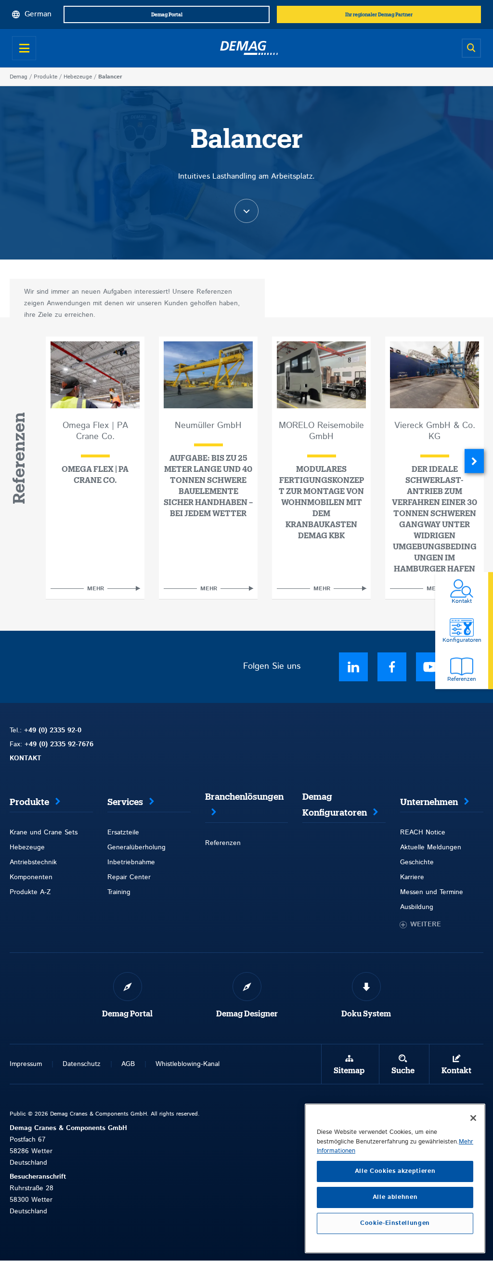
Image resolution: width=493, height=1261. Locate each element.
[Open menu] (24, 48)
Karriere (412, 877)
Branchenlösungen (244, 797)
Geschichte (417, 862)
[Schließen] (473, 1118)
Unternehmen (429, 802)
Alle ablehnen (395, 1197)
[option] (95, 468)
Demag (18, 77)
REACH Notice (422, 832)
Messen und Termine (431, 892)
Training (118, 892)
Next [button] (474, 461)
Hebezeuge (78, 77)
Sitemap (349, 1071)
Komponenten (31, 877)
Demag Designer (247, 1014)
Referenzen (223, 843)
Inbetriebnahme (131, 862)
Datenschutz (82, 1064)
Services (125, 802)
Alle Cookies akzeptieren (395, 1171)
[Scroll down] (246, 211)
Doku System (366, 1014)
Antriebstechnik (33, 862)
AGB (128, 1064)
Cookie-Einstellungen (395, 1223)
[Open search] (471, 48)
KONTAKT (25, 758)
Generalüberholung (136, 847)
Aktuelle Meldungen (430, 847)
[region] (395, 1178)
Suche (403, 1071)
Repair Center (129, 877)
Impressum (26, 1064)
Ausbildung (416, 907)
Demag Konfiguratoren (334, 805)
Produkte (45, 77)
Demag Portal (127, 1014)
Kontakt (456, 1071)
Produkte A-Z (30, 892)
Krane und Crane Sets (44, 832)
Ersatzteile (123, 832)
